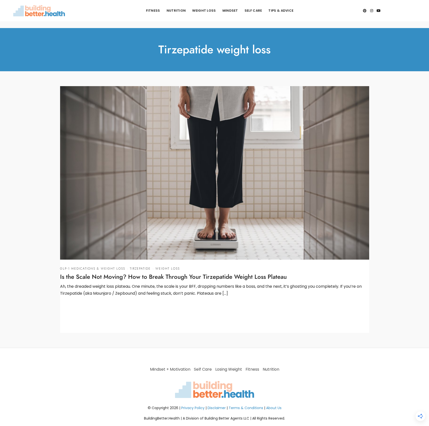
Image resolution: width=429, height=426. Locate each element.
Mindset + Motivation (170, 369)
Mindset (230, 10)
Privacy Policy (193, 407)
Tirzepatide (140, 269)
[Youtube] (378, 10)
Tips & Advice (280, 10)
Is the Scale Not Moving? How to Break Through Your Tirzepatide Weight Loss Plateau (173, 277)
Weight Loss (204, 10)
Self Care (253, 10)
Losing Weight (228, 369)
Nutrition (176, 10)
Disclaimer (217, 407)
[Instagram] (371, 10)
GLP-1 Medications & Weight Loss (92, 269)
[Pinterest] (364, 10)
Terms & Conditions (246, 407)
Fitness (153, 10)
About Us (274, 407)
